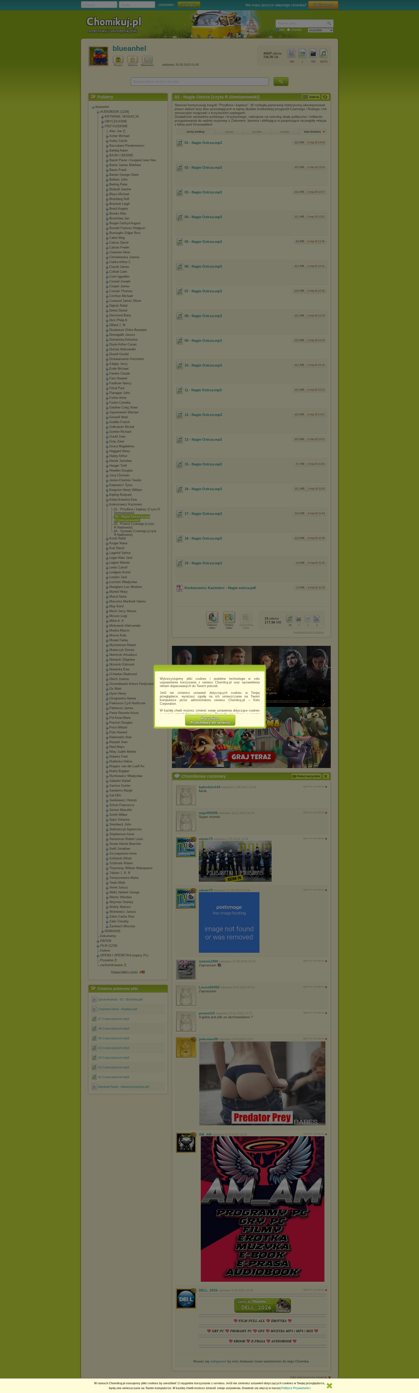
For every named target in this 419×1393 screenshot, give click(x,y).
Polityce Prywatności (295, 1388)
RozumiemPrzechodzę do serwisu (210, 720)
